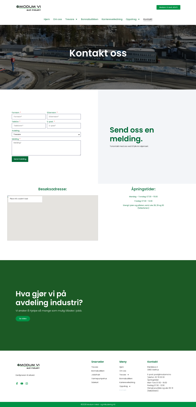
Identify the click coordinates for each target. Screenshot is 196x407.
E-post (50, 121)
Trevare (69, 19)
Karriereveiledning (112, 19)
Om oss (57, 19)
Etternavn (51, 112)
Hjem (47, 19)
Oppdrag (131, 19)
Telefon (15, 121)
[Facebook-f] (17, 383)
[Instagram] (26, 383)
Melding (15, 139)
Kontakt (147, 19)
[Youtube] (22, 383)
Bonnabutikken (89, 19)
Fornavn (16, 112)
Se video (23, 318)
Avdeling (15, 130)
